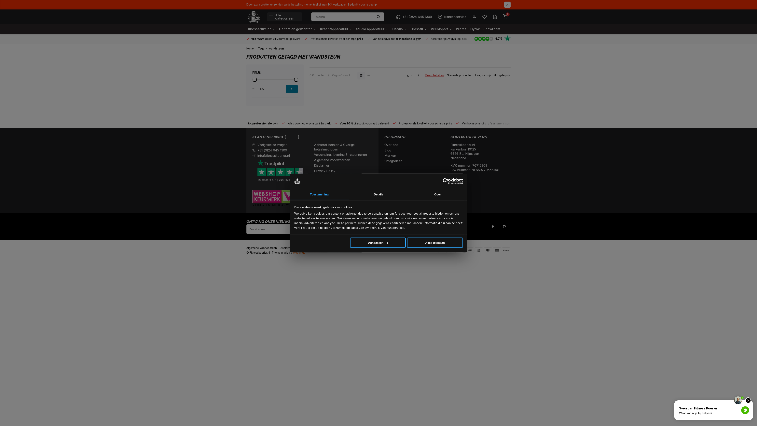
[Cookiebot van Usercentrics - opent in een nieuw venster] (445, 181)
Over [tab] (437, 194)
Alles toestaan (435, 242)
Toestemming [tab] (319, 194)
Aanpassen (375, 242)
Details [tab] (378, 194)
